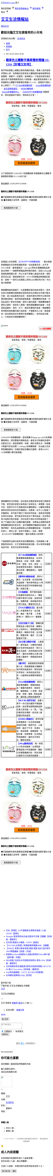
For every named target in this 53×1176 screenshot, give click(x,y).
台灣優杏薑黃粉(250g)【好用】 (19, 975)
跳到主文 (5, 26)
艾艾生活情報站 (15, 19)
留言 (20, 1003)
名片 (8, 49)
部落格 (9, 46)
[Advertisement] (26, 231)
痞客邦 (15, 1003)
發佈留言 (5, 1034)
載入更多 (5, 1019)
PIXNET (11, 1139)
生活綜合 (21, 38)
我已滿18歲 (6, 1171)
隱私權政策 (44, 1139)
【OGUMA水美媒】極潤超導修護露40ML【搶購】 (28, 945)
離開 (14, 1171)
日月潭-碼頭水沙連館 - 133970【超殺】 (23, 942)
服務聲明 (26, 1141)
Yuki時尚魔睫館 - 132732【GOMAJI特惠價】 (25, 972)
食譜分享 (20, 1010)
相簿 (8, 43)
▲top (3, 1014)
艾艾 (3, 989)
